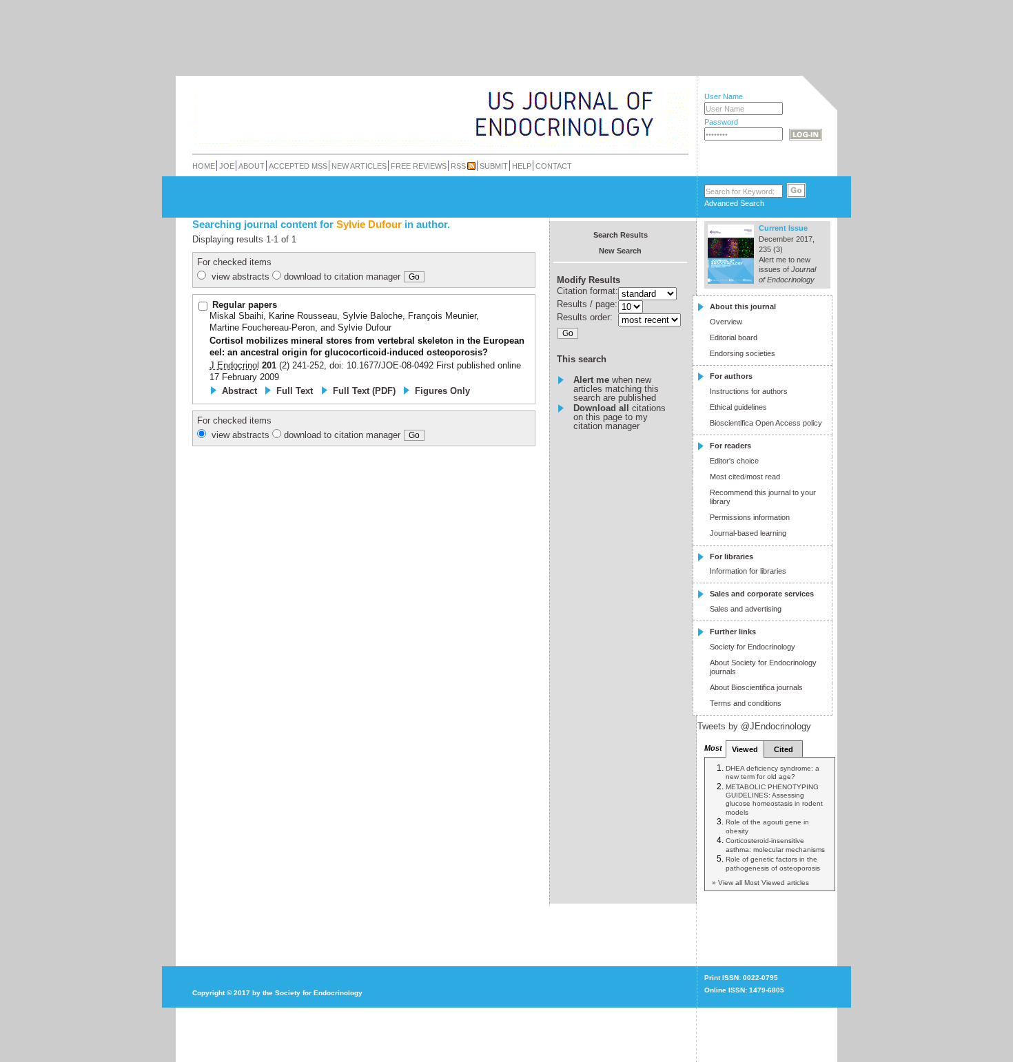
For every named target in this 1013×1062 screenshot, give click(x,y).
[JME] (644, 114)
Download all (601, 408)
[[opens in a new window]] (768, 954)
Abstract (239, 391)
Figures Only (442, 391)
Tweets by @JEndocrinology (754, 726)
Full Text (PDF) (364, 391)
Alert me (591, 380)
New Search (620, 251)
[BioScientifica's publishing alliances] (429, 1027)
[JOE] (644, 96)
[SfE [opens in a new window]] (194, 940)
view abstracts (240, 276)
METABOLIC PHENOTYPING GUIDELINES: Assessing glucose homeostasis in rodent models (774, 799)
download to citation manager (342, 276)
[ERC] (644, 133)
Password (721, 122)
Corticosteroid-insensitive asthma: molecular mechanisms (775, 845)
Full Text (294, 391)
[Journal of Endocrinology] (411, 113)
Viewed (745, 749)
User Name (723, 96)
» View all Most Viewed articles (760, 882)
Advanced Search (734, 203)
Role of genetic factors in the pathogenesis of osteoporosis (773, 863)
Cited (783, 749)
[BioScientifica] (670, 115)
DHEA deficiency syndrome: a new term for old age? (772, 772)
